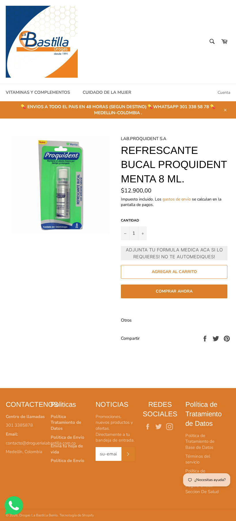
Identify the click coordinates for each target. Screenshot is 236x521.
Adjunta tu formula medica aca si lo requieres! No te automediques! (174, 253)
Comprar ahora (174, 291)
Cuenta (224, 92)
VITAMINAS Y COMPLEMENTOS (38, 92)
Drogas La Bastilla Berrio (38, 515)
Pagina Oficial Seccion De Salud (202, 489)
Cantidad (130, 220)
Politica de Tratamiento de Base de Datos (199, 441)
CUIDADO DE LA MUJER (107, 92)
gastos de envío (177, 199)
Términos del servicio (197, 459)
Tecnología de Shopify (77, 515)
